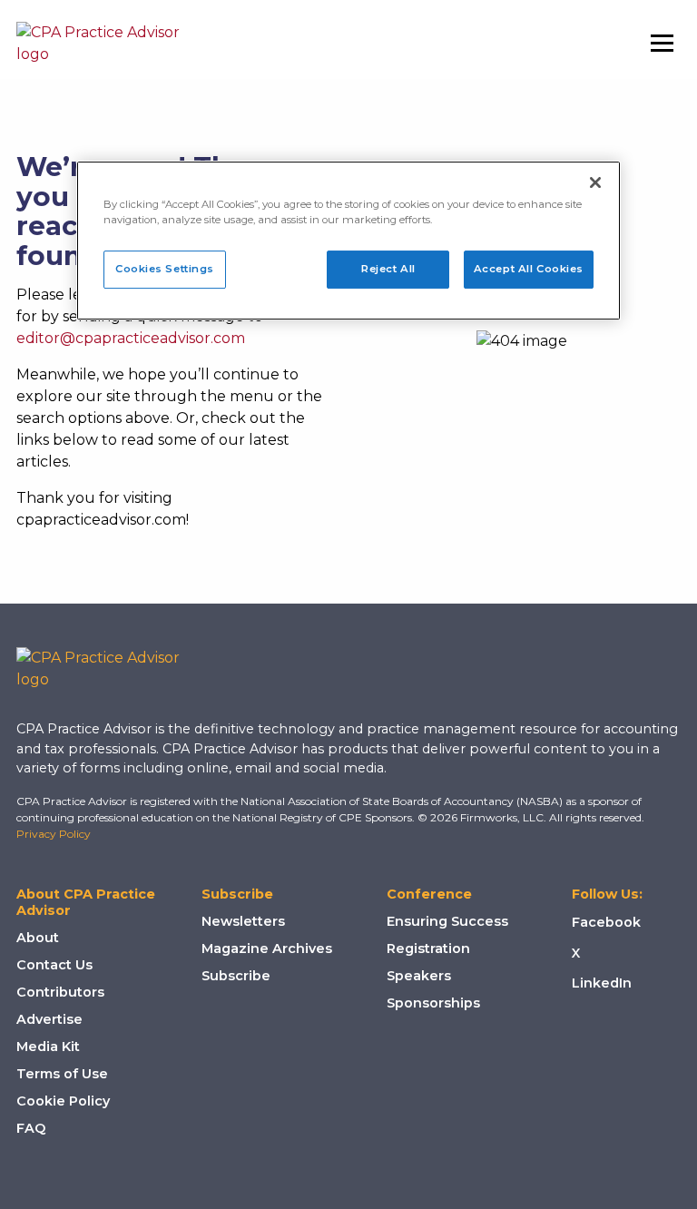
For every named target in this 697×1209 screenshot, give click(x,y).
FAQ (30, 1128)
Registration (428, 948)
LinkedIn (602, 983)
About (37, 937)
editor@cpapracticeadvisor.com (130, 338)
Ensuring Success (447, 921)
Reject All (388, 268)
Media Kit (48, 1046)
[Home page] (98, 43)
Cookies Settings (164, 268)
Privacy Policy (53, 833)
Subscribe (235, 976)
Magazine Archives (266, 948)
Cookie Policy (63, 1101)
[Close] (595, 182)
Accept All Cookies (529, 268)
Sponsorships (433, 1003)
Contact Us (54, 965)
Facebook (606, 922)
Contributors (60, 992)
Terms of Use (62, 1074)
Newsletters (243, 921)
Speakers (419, 976)
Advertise (49, 1019)
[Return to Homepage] (111, 669)
